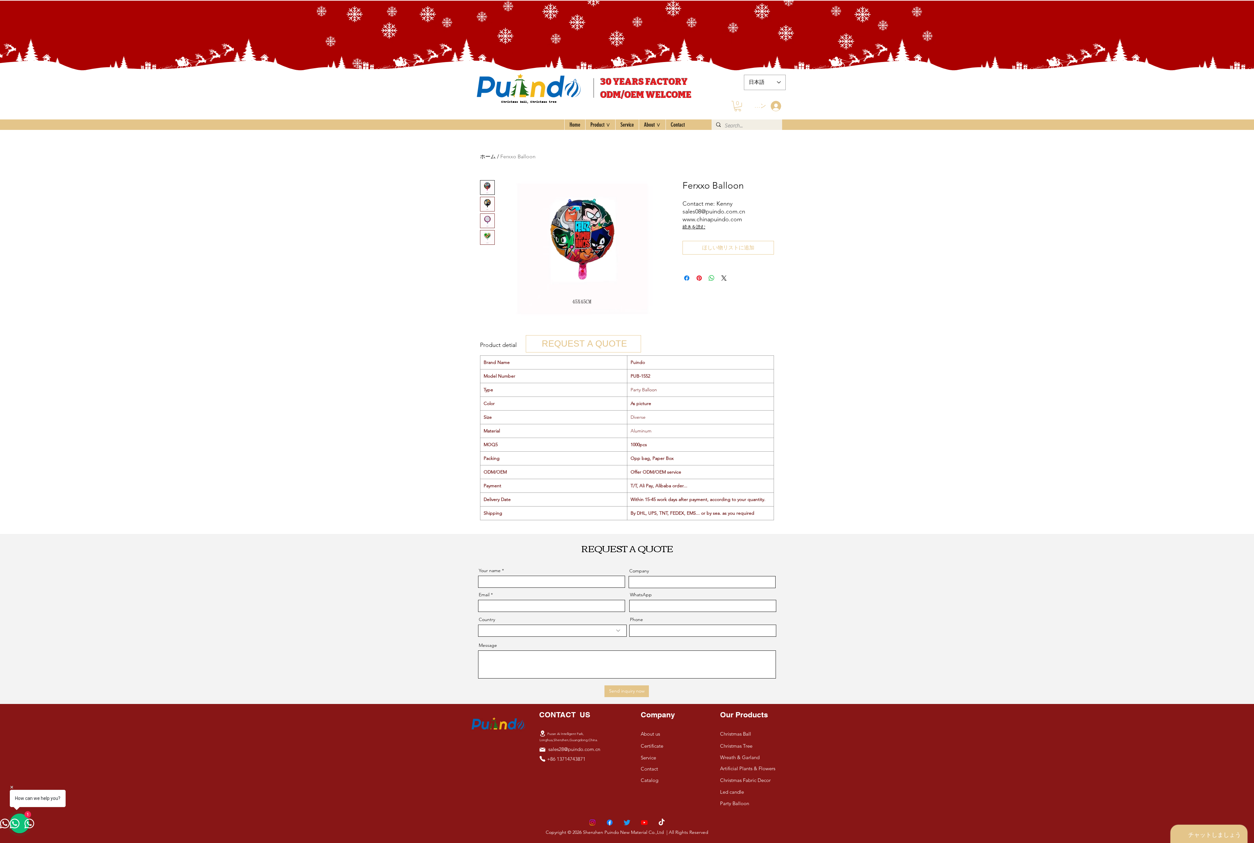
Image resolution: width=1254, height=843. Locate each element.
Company (639, 571)
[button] (738, 106)
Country (487, 619)
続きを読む (694, 227)
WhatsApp (641, 594)
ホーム (488, 156)
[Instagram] (592, 822)
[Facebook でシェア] (687, 278)
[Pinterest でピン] (699, 278)
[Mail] (542, 750)
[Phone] (542, 759)
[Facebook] (610, 822)
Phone (636, 619)
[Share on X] (724, 278)
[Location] (542, 733)
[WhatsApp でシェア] (711, 278)
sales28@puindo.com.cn (574, 749)
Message (488, 645)
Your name (490, 570)
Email (484, 594)
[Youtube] (644, 822)
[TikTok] (662, 822)
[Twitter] (627, 822)
